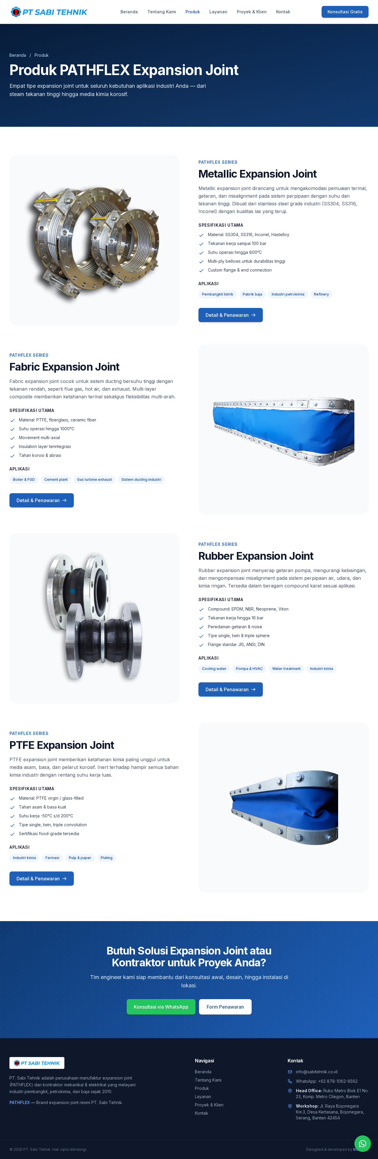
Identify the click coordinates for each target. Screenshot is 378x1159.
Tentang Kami (161, 11)
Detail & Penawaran (227, 315)
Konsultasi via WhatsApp (161, 1007)
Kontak (283, 11)
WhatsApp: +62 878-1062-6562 (327, 1081)
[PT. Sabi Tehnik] (49, 12)
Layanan (218, 11)
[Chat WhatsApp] (362, 1143)
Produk (192, 11)
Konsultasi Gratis (345, 11)
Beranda (129, 11)
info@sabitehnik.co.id (317, 1071)
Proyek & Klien (252, 11)
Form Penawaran (225, 1007)
